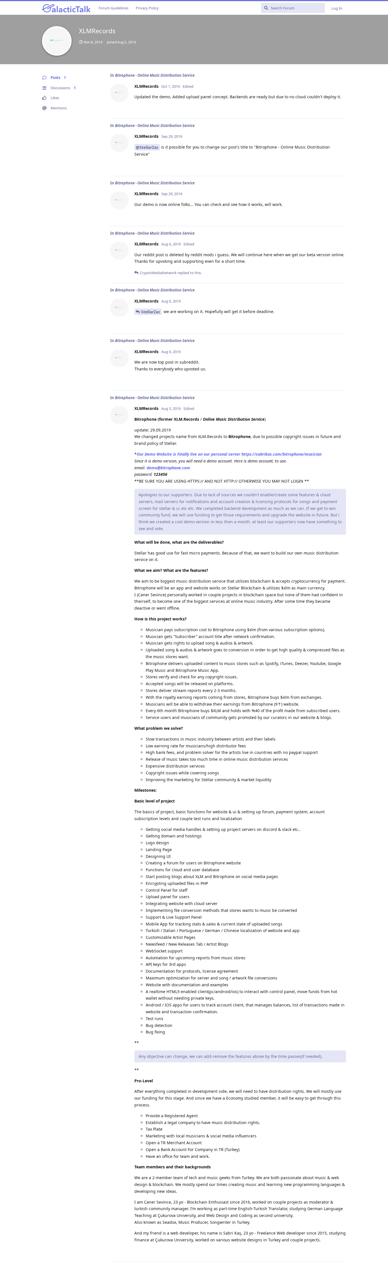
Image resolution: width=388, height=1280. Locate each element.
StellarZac (150, 311)
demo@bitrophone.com (168, 467)
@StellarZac (147, 147)
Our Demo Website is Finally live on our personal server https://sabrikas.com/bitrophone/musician (229, 454)
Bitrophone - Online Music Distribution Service (155, 75)
